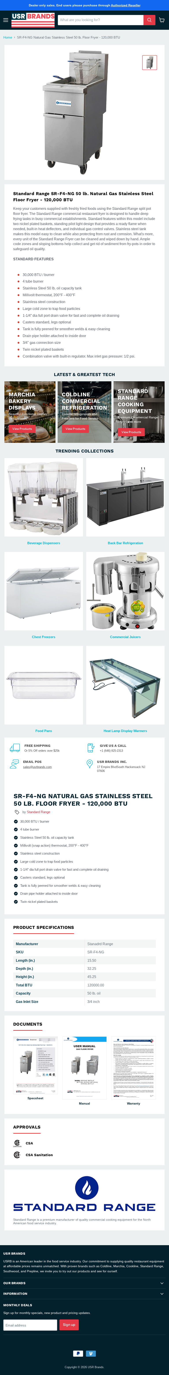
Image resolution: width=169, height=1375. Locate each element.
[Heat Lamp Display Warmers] (125, 685)
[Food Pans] (43, 685)
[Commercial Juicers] (125, 591)
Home (7, 37)
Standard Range (38, 812)
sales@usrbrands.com (37, 767)
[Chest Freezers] (43, 591)
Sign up (69, 1325)
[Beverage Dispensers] (43, 497)
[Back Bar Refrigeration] (125, 497)
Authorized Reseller (125, 5)
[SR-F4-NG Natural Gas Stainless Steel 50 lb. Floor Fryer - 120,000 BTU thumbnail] (150, 63)
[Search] (149, 20)
